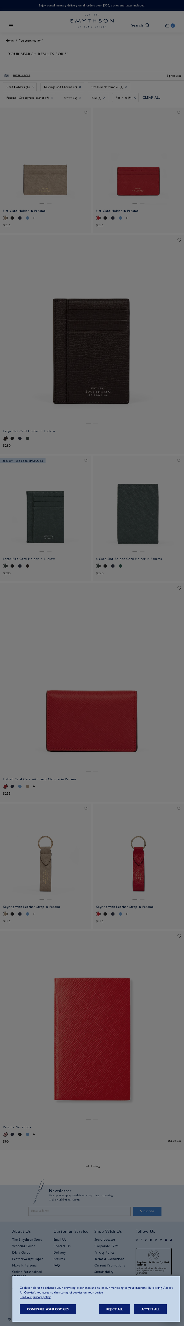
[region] (96, 1299)
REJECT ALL (114, 1309)
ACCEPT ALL (150, 1309)
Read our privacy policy (35, 1297)
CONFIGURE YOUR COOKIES (48, 1309)
